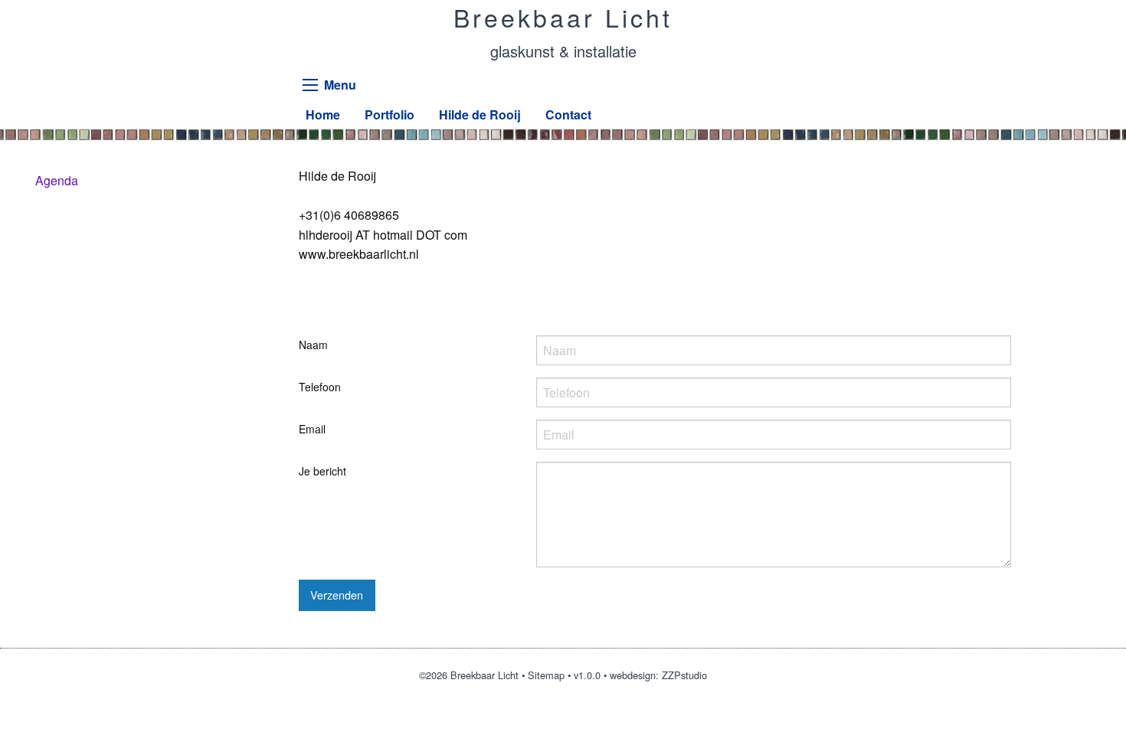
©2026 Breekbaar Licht (469, 675)
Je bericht (322, 471)
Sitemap (546, 675)
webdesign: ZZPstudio (658, 675)
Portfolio (389, 114)
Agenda (56, 180)
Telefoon (320, 386)
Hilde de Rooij (480, 114)
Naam (313, 344)
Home (323, 114)
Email (312, 428)
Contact (568, 114)
